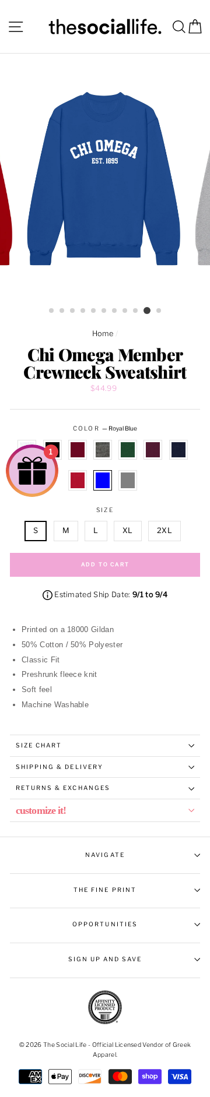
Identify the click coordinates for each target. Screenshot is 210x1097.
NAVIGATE (104, 855)
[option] (105, 178)
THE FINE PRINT (105, 890)
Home (103, 333)
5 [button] (94, 311)
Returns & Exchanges (63, 788)
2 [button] (62, 311)
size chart (39, 745)
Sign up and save (105, 959)
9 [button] (136, 311)
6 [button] (104, 311)
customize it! (41, 810)
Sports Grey (127, 480)
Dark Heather (102, 450)
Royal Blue (102, 480)
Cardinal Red (77, 450)
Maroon (153, 450)
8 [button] (125, 311)
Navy (178, 450)
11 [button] (159, 311)
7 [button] (115, 311)
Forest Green (127, 450)
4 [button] (83, 311)
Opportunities (105, 924)
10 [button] (147, 310)
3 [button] (73, 311)
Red (77, 480)
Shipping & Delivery (59, 767)
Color (104, 428)
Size (104, 510)
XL (128, 530)
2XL (164, 530)
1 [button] (52, 311)
